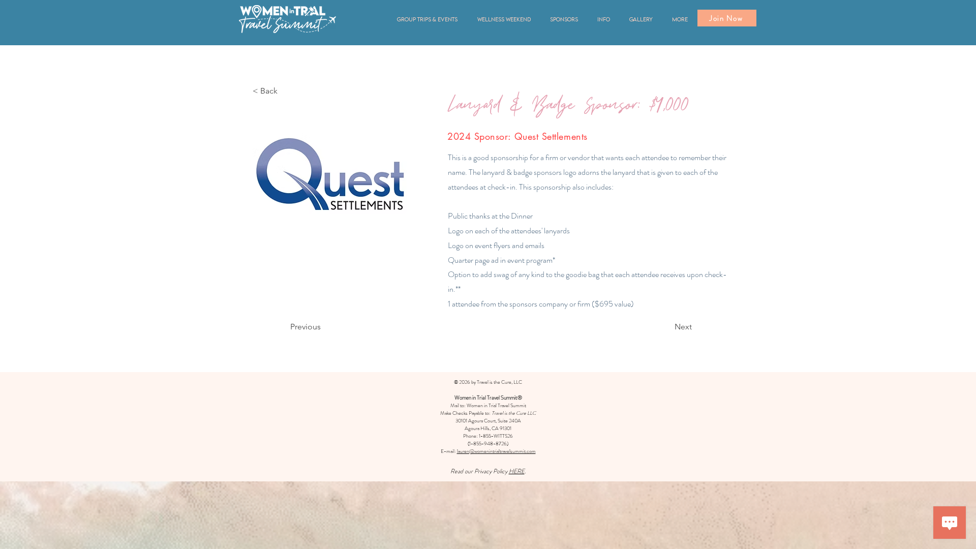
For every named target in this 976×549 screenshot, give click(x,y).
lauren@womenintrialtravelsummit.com (496, 451)
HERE (517, 471)
